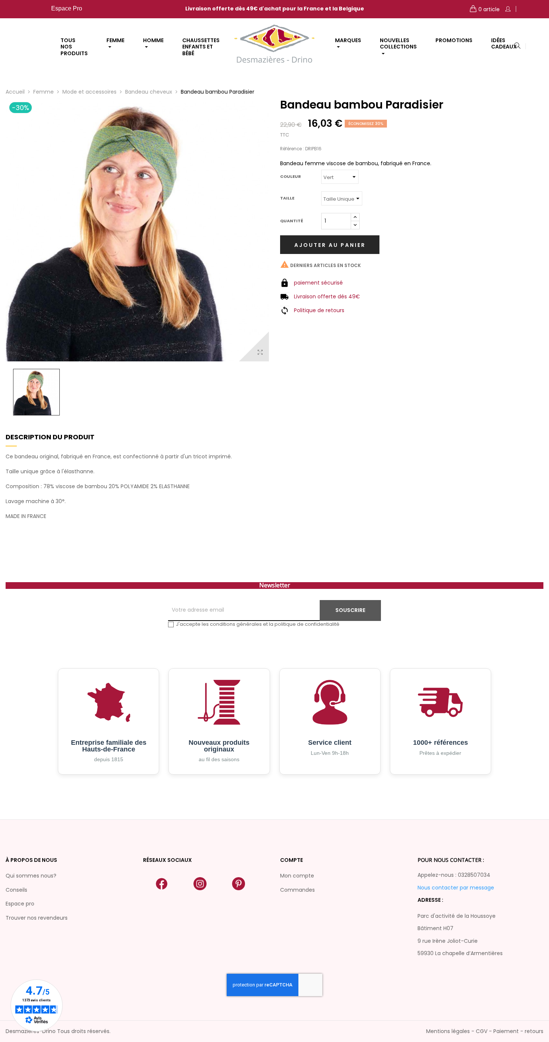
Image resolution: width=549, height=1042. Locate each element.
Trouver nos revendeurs (37, 918)
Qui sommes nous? (31, 875)
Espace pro (20, 903)
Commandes (297, 890)
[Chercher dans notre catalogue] (517, 46)
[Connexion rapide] (508, 9)
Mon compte (297, 875)
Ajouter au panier (330, 245)
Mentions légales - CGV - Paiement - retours (484, 1031)
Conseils (16, 890)
